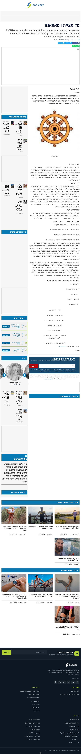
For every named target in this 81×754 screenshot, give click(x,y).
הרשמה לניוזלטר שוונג (33, 698)
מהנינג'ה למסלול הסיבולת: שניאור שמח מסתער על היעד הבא (41, 595)
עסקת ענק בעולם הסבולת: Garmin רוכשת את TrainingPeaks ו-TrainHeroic (14, 596)
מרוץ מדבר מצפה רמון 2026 (32, 736)
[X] (68, 682)
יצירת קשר (36, 711)
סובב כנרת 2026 (35, 730)
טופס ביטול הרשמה (34, 694)
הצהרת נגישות (36, 704)
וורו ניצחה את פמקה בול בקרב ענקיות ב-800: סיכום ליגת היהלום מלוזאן (6, 126)
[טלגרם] (73, 682)
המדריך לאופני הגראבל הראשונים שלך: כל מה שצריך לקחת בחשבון (18, 414)
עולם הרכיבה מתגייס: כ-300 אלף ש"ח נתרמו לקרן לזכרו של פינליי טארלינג (18, 206)
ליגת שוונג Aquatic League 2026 (69, 733)
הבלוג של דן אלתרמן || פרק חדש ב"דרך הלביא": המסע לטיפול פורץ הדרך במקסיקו (18, 397)
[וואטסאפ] (60, 682)
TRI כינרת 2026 (74, 720)
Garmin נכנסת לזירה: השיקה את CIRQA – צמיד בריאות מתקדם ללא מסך (68, 628)
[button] (76, 43)
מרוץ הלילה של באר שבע (33, 726)
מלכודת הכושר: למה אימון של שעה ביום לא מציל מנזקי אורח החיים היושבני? (67, 596)
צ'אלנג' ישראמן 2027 (34, 720)
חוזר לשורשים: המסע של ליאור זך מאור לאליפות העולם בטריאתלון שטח (14, 528)
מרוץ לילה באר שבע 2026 (32, 723)
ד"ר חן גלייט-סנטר (16, 382)
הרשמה (6, 652)
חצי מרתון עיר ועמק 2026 (72, 736)
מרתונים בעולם (75, 740)
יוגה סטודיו (62, 346)
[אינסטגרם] (55, 682)
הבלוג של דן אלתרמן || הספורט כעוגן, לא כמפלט (68, 559)
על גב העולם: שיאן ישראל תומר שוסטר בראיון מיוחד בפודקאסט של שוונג (18, 127)
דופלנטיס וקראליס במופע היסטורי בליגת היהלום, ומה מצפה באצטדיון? (19, 190)
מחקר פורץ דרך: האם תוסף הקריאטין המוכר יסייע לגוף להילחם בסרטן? (5, 396)
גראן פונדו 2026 (74, 730)
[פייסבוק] (77, 682)
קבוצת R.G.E (36, 708)
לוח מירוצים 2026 (74, 743)
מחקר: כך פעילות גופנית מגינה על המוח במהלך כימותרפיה (68, 528)
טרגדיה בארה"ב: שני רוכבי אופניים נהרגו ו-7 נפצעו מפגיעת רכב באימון (19, 144)
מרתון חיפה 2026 (35, 733)
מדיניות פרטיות (35, 701)
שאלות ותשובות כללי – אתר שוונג (69, 694)
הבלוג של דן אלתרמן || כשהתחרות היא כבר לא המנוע (41, 528)
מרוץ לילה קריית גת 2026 (72, 723)
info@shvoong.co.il (48, 379)
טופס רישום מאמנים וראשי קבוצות (30, 691)
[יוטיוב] (64, 682)
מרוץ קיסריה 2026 (73, 726)
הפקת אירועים (75, 691)
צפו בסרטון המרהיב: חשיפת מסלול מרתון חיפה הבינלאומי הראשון (5, 189)
